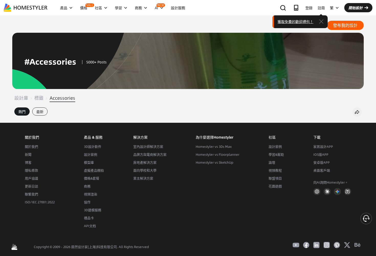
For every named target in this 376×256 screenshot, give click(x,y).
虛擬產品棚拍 (94, 170)
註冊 (321, 7)
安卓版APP (321, 162)
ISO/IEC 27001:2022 (40, 202)
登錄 (309, 7)
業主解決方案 (143, 178)
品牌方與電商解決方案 (150, 154)
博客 (28, 162)
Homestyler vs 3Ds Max (214, 146)
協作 (87, 202)
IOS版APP (320, 154)
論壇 (272, 162)
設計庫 (21, 98)
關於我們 (31, 146)
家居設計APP (323, 146)
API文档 (90, 225)
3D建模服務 (92, 210)
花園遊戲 (275, 186)
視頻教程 (275, 170)
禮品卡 (89, 217)
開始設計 (355, 7)
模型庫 (89, 162)
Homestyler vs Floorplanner (217, 154)
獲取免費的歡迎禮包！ (295, 21)
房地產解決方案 (145, 162)
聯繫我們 (31, 194)
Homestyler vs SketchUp (214, 162)
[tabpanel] (188, 120)
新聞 (28, 154)
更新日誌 (31, 186)
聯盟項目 (275, 178)
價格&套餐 (91, 178)
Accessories (62, 98)
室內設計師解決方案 (148, 146)
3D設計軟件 (92, 146)
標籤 (38, 98)
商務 (87, 186)
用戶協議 (31, 178)
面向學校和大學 (145, 170)
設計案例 (90, 154)
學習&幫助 (276, 154)
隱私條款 (31, 170)
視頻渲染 (90, 194)
